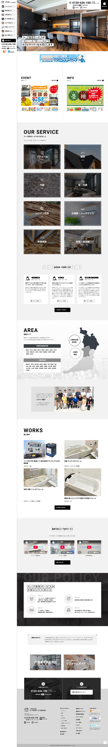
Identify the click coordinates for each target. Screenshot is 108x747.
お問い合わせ (79, 730)
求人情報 (78, 733)
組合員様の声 (63, 731)
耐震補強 (63, 725)
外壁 (62, 715)
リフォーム (63, 710)
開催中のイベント (79, 708)
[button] (24, 109)
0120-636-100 (39, 691)
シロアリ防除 (64, 720)
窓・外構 (63, 718)
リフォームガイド (79, 717)
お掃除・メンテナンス (65, 723)
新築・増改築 (64, 728)
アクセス (78, 725)
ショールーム (79, 728)
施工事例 (62, 734)
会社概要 (78, 719)
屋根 (62, 713)
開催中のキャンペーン (80, 711)
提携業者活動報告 (80, 714)
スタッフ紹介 (79, 722)
